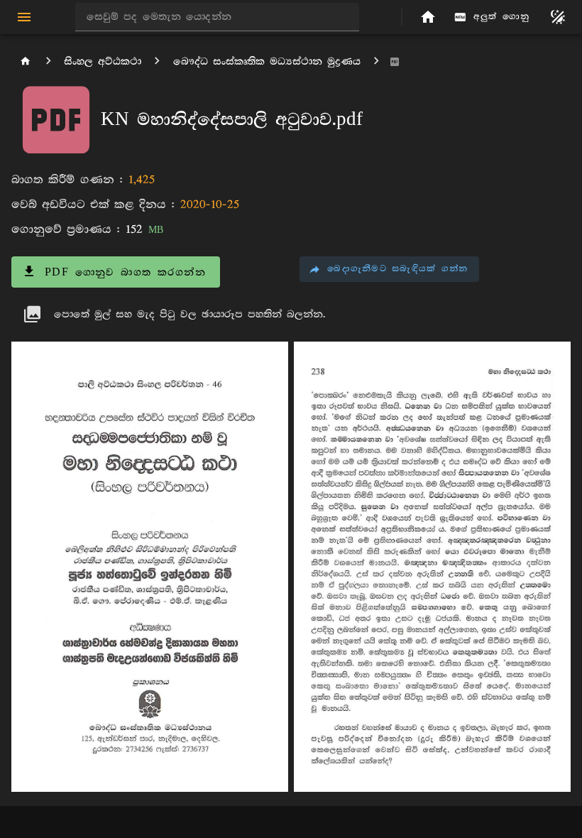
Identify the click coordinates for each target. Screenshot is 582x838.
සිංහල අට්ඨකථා (102, 61)
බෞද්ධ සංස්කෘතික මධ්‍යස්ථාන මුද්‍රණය (267, 61)
